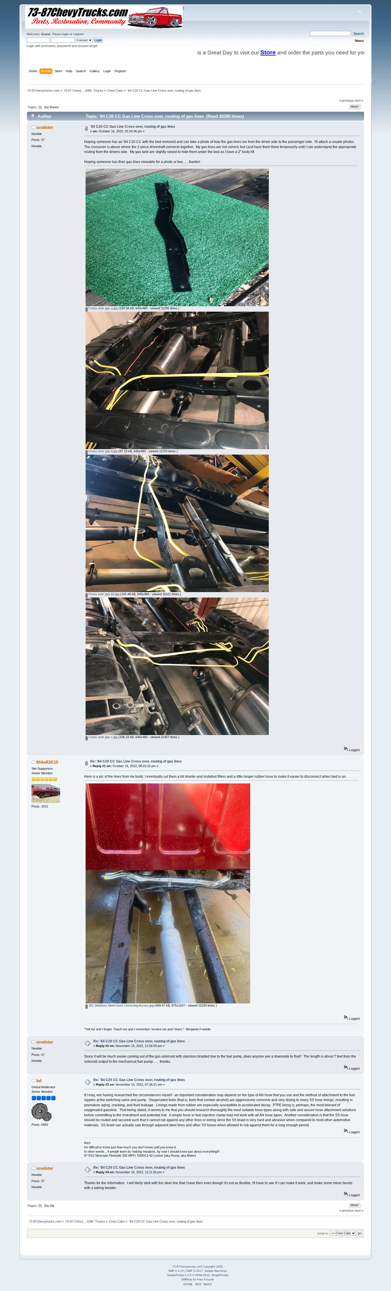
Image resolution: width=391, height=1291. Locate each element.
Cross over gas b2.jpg (103, 594)
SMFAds (186, 1279)
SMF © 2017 (194, 1270)
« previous (346, 100)
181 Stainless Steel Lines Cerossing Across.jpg (121, 1005)
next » (359, 100)
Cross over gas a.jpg (103, 308)
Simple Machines (216, 1270)
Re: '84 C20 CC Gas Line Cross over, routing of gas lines (136, 761)
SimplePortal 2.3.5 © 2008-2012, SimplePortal (197, 1275)
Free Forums (205, 1279)
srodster (44, 127)
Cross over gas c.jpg (103, 737)
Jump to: (323, 1233)
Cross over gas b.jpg (103, 451)
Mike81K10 (47, 762)
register (78, 34)
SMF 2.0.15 (176, 1270)
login (65, 34)
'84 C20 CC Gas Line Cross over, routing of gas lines (132, 127)
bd (39, 1080)
